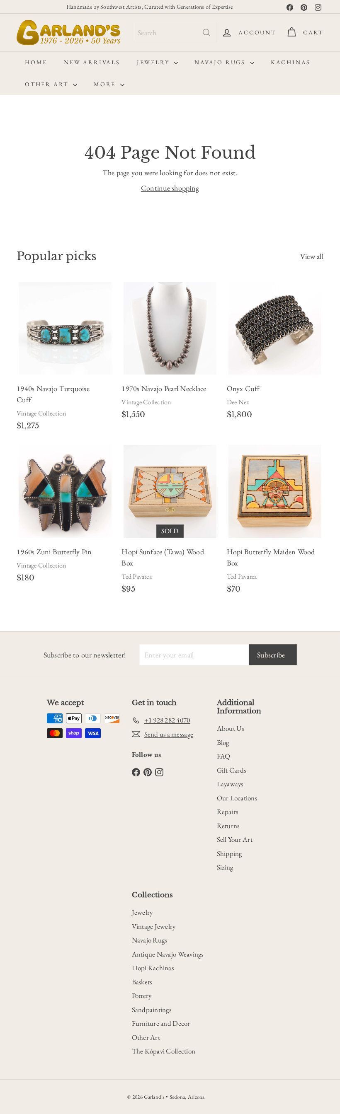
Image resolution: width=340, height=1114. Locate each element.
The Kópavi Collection (164, 1051)
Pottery (142, 995)
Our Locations (237, 797)
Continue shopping (170, 188)
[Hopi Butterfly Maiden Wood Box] (275, 522)
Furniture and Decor (161, 1023)
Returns (228, 825)
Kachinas (291, 62)
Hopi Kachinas (153, 967)
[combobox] (174, 32)
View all (311, 256)
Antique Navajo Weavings (168, 954)
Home (36, 62)
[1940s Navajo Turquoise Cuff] (65, 359)
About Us (230, 728)
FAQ (224, 756)
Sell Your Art (235, 839)
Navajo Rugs (221, 62)
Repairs (227, 811)
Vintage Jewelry (154, 926)
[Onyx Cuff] (275, 354)
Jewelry (154, 62)
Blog (223, 742)
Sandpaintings (152, 1009)
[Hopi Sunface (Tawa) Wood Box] (169, 522)
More (106, 84)
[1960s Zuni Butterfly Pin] (65, 517)
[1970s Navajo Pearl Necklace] (169, 354)
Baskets (142, 981)
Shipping (229, 853)
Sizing (225, 867)
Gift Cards (231, 770)
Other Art (48, 84)
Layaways (230, 783)
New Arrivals (92, 62)
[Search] (206, 32)
